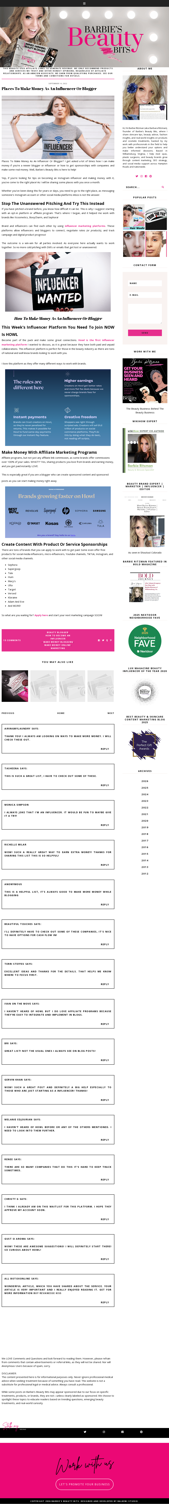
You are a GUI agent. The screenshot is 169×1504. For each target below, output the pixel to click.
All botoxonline (17, 1278)
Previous (8, 713)
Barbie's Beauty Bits (65, 1501)
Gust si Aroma (15, 1238)
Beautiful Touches (18, 924)
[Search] (162, 187)
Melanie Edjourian (18, 1119)
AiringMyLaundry (17, 728)
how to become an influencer (58, 637)
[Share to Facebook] (99, 640)
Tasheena (11, 768)
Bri (6, 1043)
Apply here (41, 615)
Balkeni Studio (128, 1501)
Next (111, 713)
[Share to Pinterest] (111, 640)
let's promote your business (84, 1484)
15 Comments (12, 640)
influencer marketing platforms (85, 226)
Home (61, 713)
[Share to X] (103, 640)
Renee (8, 1159)
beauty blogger (57, 632)
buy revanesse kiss (48, 1293)
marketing (58, 648)
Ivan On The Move (17, 1003)
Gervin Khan (13, 1079)
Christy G (11, 1198)
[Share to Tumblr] (107, 640)
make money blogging (58, 642)
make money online (57, 645)
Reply (105, 748)
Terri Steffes (14, 963)
